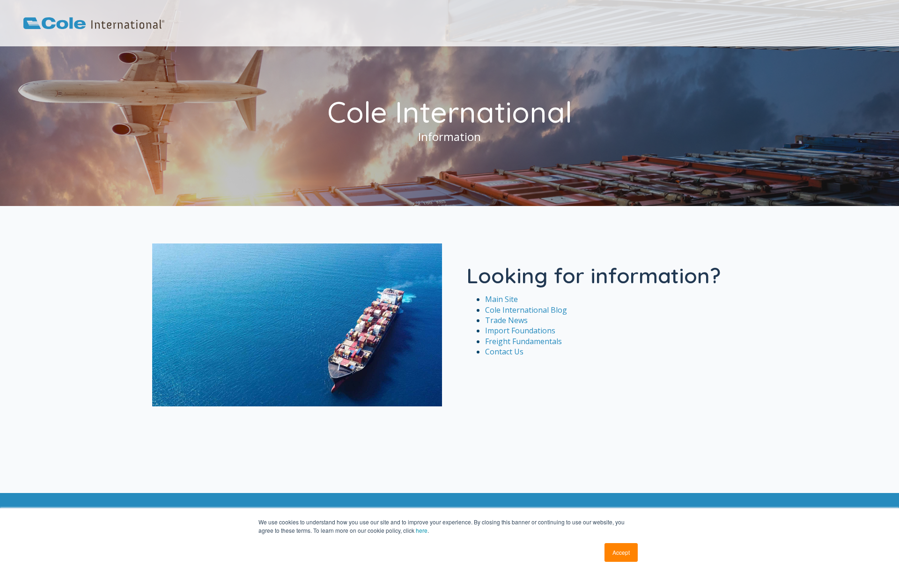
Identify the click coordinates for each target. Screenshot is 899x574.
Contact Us (504, 351)
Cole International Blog (526, 310)
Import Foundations (520, 330)
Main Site (501, 299)
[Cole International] (93, 26)
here (421, 530)
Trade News (506, 320)
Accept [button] (621, 552)
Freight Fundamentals (523, 341)
